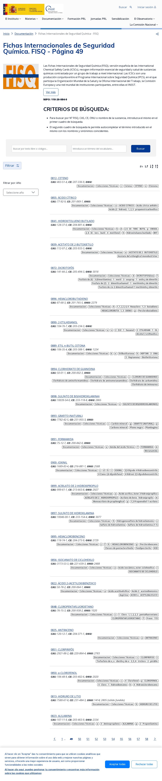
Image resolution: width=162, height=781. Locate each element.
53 (104, 739)
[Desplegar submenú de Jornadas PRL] (108, 19)
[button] (157, 34)
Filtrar (9, 165)
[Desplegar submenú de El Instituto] (20, 19)
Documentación (51, 19)
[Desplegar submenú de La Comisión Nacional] (157, 24)
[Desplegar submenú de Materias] (37, 19)
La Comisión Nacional (143, 24)
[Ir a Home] (33, 9)
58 (146, 739)
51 (88, 739)
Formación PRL (77, 19)
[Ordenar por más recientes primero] (141, 166)
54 (113, 739)
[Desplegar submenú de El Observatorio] (154, 19)
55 (121, 739)
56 (129, 739)
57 (138, 739)
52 (96, 739)
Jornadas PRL (99, 19)
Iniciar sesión (145, 7)
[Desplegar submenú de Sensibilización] (130, 19)
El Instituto (12, 19)
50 (79, 739)
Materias (30, 19)
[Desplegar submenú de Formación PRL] (87, 19)
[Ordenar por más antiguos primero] (146, 166)
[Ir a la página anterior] (54, 739)
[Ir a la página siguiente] (154, 739)
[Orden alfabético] (151, 166)
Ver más (51, 92)
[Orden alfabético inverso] (156, 166)
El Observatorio (143, 19)
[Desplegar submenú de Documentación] (62, 19)
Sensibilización (120, 19)
